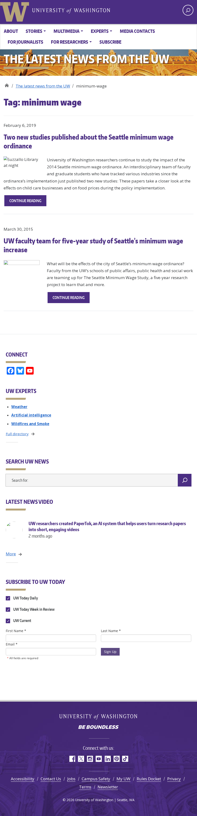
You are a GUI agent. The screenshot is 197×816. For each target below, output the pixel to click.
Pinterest (116, 759)
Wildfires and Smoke (30, 423)
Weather (19, 406)
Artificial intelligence (31, 415)
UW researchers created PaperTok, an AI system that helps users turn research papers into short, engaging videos (107, 530)
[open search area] (188, 10)
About (11, 31)
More (11, 554)
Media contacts (137, 31)
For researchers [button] (69, 42)
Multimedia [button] (67, 31)
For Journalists (25, 42)
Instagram (89, 759)
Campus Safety (96, 778)
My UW (123, 778)
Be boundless (98, 727)
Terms (85, 787)
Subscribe (110, 42)
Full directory (17, 433)
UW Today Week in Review (33, 609)
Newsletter (108, 787)
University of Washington (15, 11)
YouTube (98, 759)
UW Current (21, 620)
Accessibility (22, 778)
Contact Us (51, 778)
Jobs (71, 778)
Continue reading (27, 202)
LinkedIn (107, 759)
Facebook (72, 759)
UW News (7, 84)
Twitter (81, 759)
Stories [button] (34, 31)
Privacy (174, 778)
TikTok (125, 759)
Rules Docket (149, 778)
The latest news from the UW (43, 86)
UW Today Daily (25, 598)
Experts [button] (100, 31)
